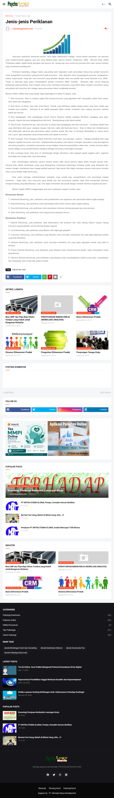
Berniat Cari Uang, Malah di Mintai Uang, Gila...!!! (42, 515)
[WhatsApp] (44, 277)
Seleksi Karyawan (57, 625)
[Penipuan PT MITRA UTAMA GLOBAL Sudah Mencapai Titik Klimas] (12, 530)
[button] (4, 4)
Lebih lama (105, 392)
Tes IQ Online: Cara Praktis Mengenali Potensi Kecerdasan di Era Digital (50, 667)
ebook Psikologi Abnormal (15, 653)
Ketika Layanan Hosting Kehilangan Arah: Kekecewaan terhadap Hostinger (51, 692)
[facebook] (47, 775)
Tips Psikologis (57, 630)
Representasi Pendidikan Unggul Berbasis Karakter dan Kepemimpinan (49, 679)
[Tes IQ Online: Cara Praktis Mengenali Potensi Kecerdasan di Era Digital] (9, 670)
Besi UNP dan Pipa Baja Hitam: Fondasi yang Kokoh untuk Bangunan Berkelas (20, 320)
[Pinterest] (50, 277)
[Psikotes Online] (26, 455)
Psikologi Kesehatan (57, 615)
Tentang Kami (55, 788)
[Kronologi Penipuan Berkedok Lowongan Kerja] (9, 715)
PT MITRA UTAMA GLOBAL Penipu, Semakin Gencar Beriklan (48, 502)
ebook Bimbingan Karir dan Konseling (20, 648)
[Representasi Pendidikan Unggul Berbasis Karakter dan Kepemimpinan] (9, 682)
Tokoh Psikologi (57, 635)
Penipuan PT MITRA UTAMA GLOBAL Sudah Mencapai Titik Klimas (50, 527)
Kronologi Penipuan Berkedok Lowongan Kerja (38, 712)
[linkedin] (66, 775)
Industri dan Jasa (22, 16)
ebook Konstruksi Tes (75, 648)
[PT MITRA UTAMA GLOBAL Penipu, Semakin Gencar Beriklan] (12, 505)
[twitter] (54, 775)
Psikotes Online (57, 620)
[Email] (55, 277)
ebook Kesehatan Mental (51, 648)
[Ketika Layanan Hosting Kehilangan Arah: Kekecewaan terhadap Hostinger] (9, 695)
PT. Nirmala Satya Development (62, 793)
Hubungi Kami (69, 788)
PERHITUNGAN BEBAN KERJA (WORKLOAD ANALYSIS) (55, 318)
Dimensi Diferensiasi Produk (19, 352)
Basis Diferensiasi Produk (88, 317)
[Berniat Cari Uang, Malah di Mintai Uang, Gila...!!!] (12, 518)
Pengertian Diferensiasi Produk (55, 352)
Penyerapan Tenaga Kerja (88, 352)
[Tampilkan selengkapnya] (60, 277)
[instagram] (60, 775)
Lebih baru (8, 392)
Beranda (9, 16)
